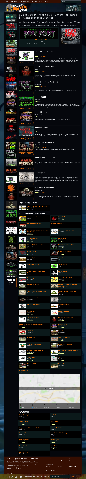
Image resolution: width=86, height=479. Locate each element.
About (40, 1)
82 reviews (43, 101)
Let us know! (9, 473)
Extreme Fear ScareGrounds (46, 67)
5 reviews (43, 71)
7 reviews (43, 192)
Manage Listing (72, 466)
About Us (60, 458)
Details (21, 62)
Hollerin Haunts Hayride (39, 40)
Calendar (34, 1)
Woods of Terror (41, 127)
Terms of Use (49, 460)
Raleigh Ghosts (41, 173)
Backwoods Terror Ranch (45, 188)
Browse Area (14, 1)
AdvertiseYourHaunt (11, 282)
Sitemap (71, 458)
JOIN (72, 476)
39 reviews (43, 86)
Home (7, 1)
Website (30, 62)
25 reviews (43, 147)
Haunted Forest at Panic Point (47, 82)
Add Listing (60, 466)
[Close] (77, 476)
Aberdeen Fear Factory (44, 52)
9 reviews (43, 117)
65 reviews (43, 132)
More (46, 1)
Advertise (48, 466)
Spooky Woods (40, 97)
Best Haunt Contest (73, 460)
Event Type (24, 1)
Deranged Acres (41, 112)
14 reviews (43, 56)
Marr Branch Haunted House (46, 157)
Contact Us (48, 458)
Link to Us (60, 460)
